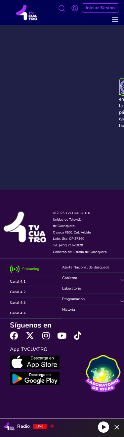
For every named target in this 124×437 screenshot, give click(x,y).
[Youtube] (62, 335)
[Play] (103, 427)
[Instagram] (46, 335)
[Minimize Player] (117, 427)
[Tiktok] (77, 335)
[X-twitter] (30, 335)
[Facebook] (14, 335)
